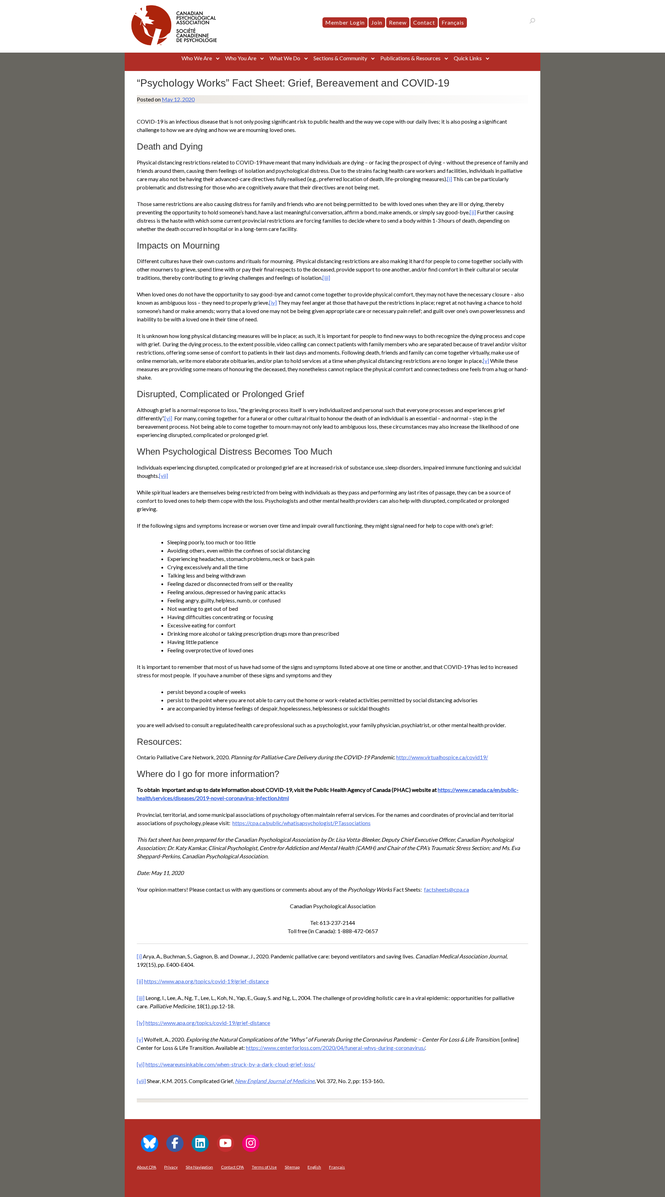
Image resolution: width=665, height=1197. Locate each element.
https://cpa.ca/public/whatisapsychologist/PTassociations (301, 823)
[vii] (163, 475)
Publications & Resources (410, 58)
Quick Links (468, 58)
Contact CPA (232, 1167)
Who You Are (240, 58)
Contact (424, 22)
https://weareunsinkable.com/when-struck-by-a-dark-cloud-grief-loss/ (230, 1064)
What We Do (284, 58)
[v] (486, 360)
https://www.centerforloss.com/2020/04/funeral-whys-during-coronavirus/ (335, 1047)
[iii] (326, 277)
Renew (398, 22)
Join (376, 22)
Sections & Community (340, 58)
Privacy (171, 1167)
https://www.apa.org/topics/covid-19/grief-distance (206, 981)
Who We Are (196, 58)
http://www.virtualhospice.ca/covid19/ (442, 757)
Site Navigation (199, 1167)
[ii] (473, 212)
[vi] (168, 418)
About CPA (146, 1167)
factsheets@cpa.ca (446, 889)
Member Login (345, 22)
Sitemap (292, 1167)
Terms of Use (264, 1167)
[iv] (273, 302)
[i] (449, 179)
